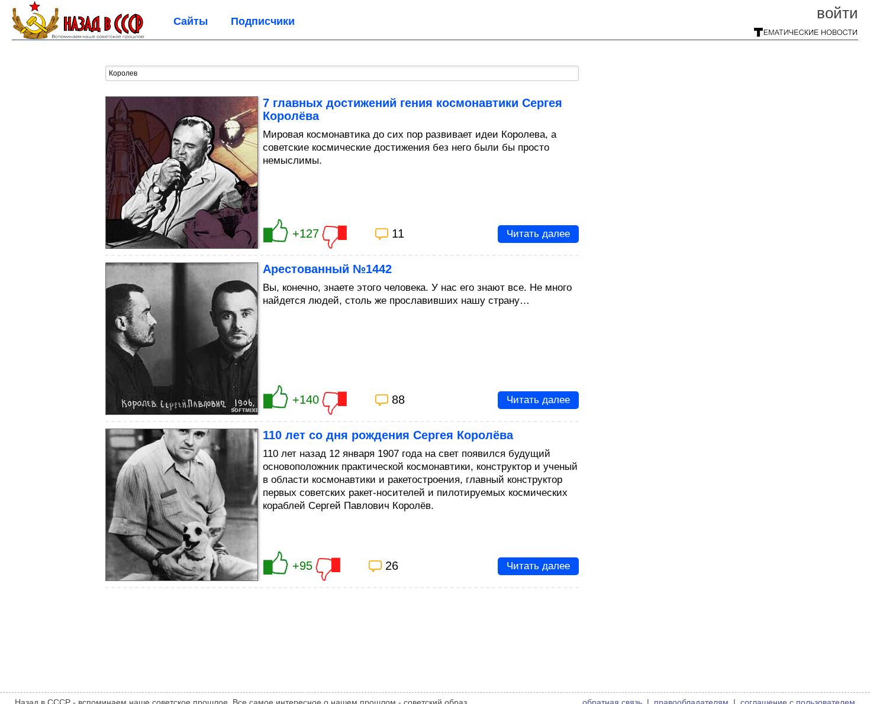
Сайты (190, 21)
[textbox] (342, 73)
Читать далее (538, 233)
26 (391, 565)
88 (398, 399)
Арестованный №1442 (327, 268)
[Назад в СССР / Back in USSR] (78, 35)
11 (398, 233)
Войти (837, 13)
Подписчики (263, 21)
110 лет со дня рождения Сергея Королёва (388, 435)
